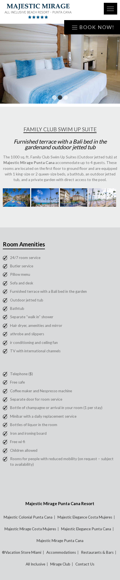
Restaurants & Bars (97, 552)
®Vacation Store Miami (21, 552)
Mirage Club (60, 564)
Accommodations (61, 552)
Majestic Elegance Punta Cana (86, 529)
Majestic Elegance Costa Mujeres (84, 517)
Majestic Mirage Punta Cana (60, 540)
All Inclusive (35, 564)
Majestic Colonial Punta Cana (28, 517)
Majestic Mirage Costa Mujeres (30, 529)
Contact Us (84, 564)
